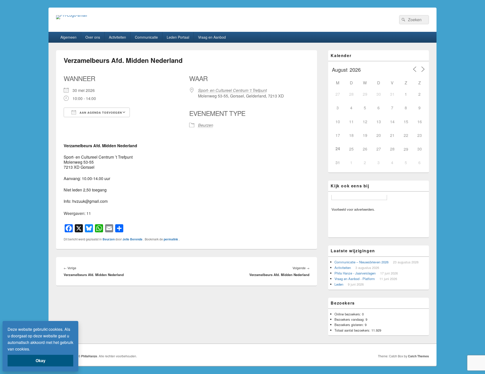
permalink (171, 239)
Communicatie (146, 37)
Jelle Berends (133, 239)
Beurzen (205, 125)
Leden (338, 284)
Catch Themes (418, 356)
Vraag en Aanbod (212, 37)
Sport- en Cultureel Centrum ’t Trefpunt (232, 90)
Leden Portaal (178, 37)
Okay (40, 360)
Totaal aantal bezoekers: (352, 330)
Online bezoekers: (348, 314)
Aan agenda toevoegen (100, 112)
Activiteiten (117, 37)
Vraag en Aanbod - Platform (354, 278)
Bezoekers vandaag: (350, 319)
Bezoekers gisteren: (349, 324)
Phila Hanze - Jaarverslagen (355, 273)
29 (406, 149)
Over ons (92, 37)
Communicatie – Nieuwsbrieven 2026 (361, 262)
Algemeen (68, 37)
